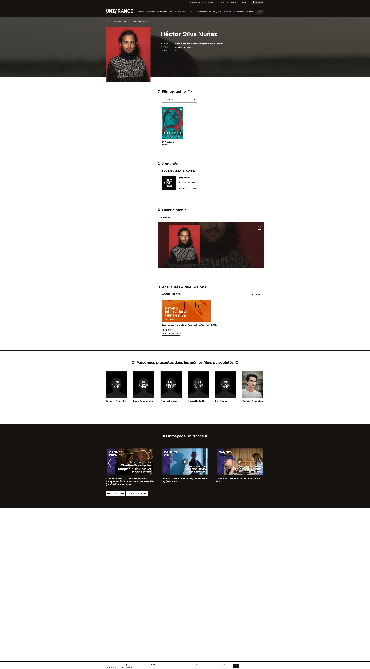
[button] (259, 228)
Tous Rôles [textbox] (169, 100)
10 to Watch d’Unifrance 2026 (228, 2)
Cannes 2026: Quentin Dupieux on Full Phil (183, 480)
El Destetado (169, 142)
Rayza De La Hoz (197, 401)
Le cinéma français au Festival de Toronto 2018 (189, 325)
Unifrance (240, 12)
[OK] (236, 666)
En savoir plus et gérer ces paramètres (119, 667)
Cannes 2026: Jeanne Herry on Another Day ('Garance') (129, 480)
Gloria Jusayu (169, 401)
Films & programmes (146, 12)
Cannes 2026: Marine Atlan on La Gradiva (239, 478)
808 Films (189, 47)
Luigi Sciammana (143, 401)
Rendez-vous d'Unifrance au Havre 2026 (201, 2)
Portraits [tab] (165, 217)
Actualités (164, 12)
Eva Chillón (221, 401)
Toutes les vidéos (137, 493)
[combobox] (179, 99)
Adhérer (252, 12)
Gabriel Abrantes (252, 401)
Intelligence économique (221, 12)
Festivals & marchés (180, 12)
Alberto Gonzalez (116, 401)
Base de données (200, 12)
